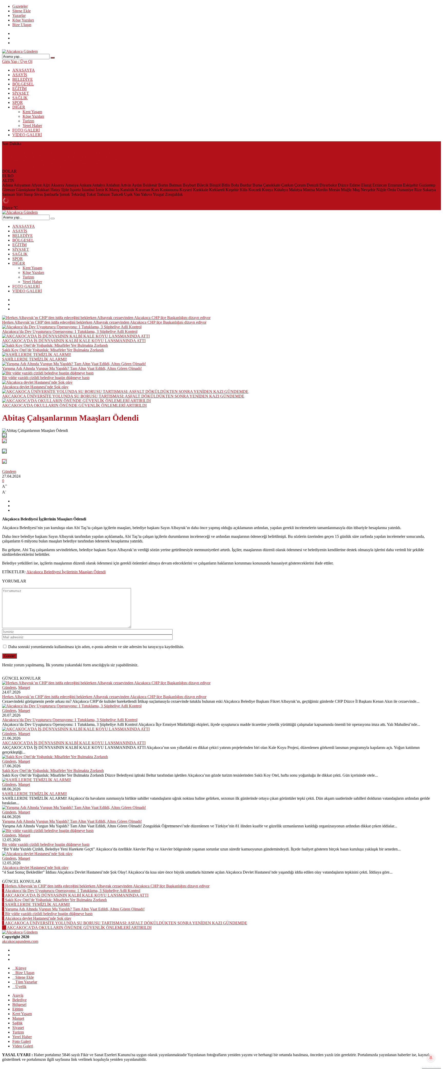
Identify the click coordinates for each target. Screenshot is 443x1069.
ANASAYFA (23, 70)
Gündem (9, 471)
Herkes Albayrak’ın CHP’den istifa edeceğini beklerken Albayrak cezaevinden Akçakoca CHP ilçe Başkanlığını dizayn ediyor (104, 148)
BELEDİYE (22, 79)
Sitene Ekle (21, 11)
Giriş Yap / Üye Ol (17, 61)
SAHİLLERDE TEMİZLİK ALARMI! (34, 166)
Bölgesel (19, 1004)
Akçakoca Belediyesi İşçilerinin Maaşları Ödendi (66, 572)
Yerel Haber (32, 125)
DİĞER (18, 107)
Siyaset (18, 1027)
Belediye (19, 1000)
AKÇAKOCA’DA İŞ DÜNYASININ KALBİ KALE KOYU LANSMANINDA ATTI (74, 157)
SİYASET (20, 93)
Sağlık (17, 1023)
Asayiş (17, 995)
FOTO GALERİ (26, 130)
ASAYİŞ (19, 75)
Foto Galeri (21, 1041)
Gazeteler (20, 6)
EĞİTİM (19, 88)
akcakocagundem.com (20, 941)
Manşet (24, 687)
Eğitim (17, 1009)
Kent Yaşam (32, 112)
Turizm (28, 121)
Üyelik (20, 986)
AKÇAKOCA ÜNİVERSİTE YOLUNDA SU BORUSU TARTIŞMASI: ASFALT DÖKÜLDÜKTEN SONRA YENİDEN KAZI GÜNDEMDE (123, 396)
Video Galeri (22, 1046)
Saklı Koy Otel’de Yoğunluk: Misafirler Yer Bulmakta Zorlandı (53, 162)
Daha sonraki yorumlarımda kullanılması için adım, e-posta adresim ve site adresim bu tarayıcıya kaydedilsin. (96, 647)
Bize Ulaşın (21, 25)
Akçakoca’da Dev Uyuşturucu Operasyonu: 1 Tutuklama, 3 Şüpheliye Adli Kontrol (69, 153)
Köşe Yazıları (23, 20)
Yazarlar (19, 15)
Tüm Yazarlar (26, 982)
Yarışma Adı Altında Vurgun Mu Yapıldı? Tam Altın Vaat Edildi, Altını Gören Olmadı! (72, 368)
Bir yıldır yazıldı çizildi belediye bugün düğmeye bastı (45, 377)
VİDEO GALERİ (27, 135)
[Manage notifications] (431, 1058)
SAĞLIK (20, 98)
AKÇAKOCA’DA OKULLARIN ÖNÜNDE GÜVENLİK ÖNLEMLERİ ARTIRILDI (74, 405)
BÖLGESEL (23, 84)
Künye (20, 968)
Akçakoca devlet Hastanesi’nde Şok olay (35, 387)
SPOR (17, 102)
